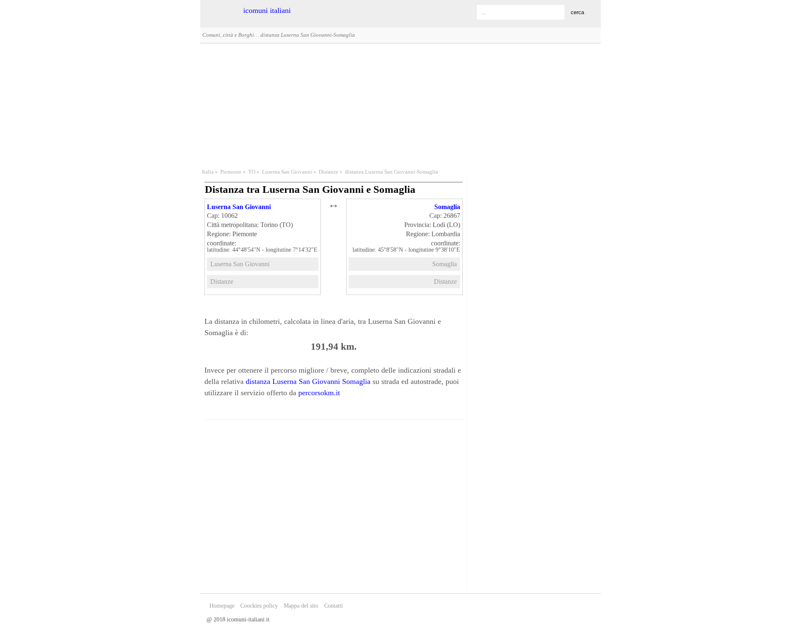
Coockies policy (259, 606)
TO (251, 172)
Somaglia (447, 206)
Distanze (328, 172)
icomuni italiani (267, 10)
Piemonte (231, 172)
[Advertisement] (400, 104)
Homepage (221, 606)
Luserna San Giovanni (287, 172)
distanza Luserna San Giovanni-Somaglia (391, 172)
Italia (208, 172)
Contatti (333, 606)
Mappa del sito (301, 606)
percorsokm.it (319, 393)
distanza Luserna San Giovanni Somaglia (308, 381)
